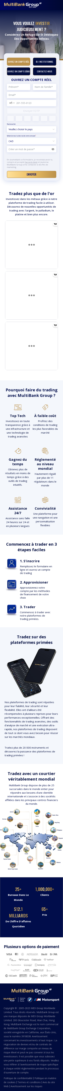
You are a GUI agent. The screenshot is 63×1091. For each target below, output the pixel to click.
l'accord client (31, 162)
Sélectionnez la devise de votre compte (21, 135)
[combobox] (11, 103)
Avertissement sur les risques (26, 1086)
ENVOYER (31, 174)
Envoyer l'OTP (31, 110)
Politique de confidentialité (18, 1078)
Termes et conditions (29, 1082)
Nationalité (11, 124)
